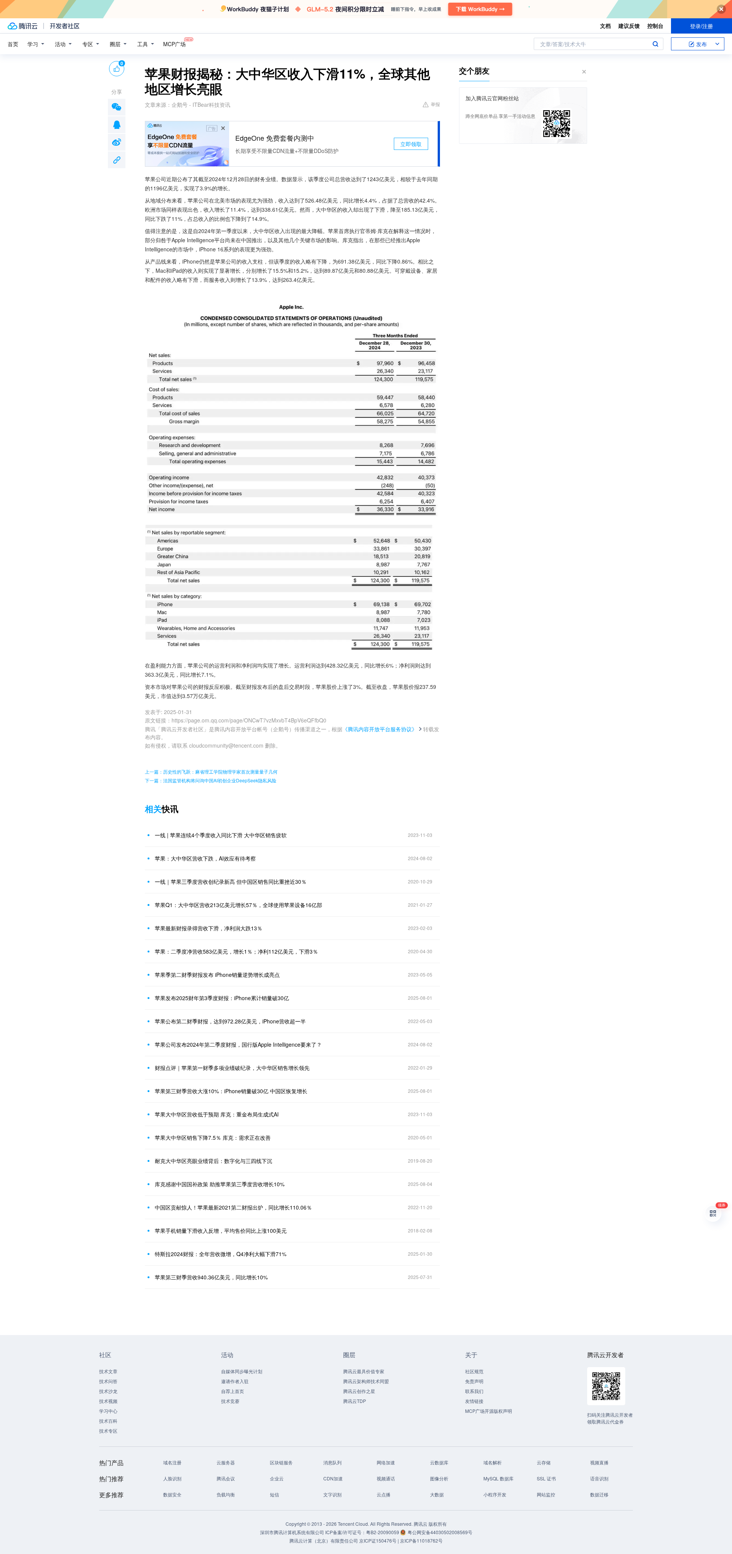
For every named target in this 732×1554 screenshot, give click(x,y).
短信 (274, 1494)
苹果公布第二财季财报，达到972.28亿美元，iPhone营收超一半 (230, 1021)
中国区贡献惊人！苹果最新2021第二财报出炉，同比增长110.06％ (233, 1207)
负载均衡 (226, 1494)
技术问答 (108, 1381)
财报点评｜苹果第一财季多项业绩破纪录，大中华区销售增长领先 (232, 1067)
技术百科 (108, 1420)
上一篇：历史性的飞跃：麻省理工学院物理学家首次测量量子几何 (211, 771)
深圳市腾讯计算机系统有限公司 (292, 1532)
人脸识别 (172, 1478)
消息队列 (332, 1462)
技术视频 (108, 1401)
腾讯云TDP (354, 1401)
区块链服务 (281, 1462)
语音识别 (599, 1478)
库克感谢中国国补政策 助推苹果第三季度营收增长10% (219, 1184)
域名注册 (172, 1462)
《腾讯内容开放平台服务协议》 (379, 729)
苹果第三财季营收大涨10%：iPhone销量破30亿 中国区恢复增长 (231, 1091)
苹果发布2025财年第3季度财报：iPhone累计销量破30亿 (222, 998)
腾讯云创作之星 (359, 1391)
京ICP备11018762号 (421, 1540)
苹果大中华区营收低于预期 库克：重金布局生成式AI (217, 1114)
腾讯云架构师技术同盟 (366, 1381)
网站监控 (546, 1494)
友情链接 (474, 1401)
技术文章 (108, 1371)
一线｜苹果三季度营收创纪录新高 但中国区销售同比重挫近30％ (231, 881)
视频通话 (386, 1478)
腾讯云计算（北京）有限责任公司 (323, 1540)
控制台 (655, 25)
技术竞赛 (230, 1401)
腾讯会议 (226, 1478)
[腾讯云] (22, 26)
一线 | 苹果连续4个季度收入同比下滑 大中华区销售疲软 (221, 835)
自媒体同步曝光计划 (241, 1371)
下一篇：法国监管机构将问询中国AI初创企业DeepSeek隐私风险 (210, 780)
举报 (435, 104)
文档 (605, 25)
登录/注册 (701, 26)
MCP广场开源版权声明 (488, 1411)
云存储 (544, 1462)
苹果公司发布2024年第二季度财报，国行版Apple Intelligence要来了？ (238, 1044)
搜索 (655, 44)
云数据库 (439, 1462)
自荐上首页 (232, 1391)
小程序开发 (494, 1494)
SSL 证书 (546, 1478)
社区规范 (474, 1371)
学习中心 (108, 1411)
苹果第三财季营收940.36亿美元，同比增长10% (211, 1277)
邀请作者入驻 (235, 1381)
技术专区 (108, 1430)
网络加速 (386, 1462)
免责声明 (474, 1381)
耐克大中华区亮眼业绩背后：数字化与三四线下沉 (213, 1161)
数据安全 (172, 1494)
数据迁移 (599, 1494)
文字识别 (332, 1494)
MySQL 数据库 (498, 1478)
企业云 (277, 1478)
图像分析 (439, 1478)
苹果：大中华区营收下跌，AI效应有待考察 (205, 858)
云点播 (383, 1494)
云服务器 (226, 1462)
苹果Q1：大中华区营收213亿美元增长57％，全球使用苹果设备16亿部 (238, 905)
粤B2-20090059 (383, 1532)
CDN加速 (333, 1478)
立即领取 (411, 144)
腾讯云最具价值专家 (363, 1371)
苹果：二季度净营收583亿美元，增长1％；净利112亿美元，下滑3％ (236, 951)
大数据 (437, 1494)
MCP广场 (174, 44)
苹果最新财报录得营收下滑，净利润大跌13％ (208, 928)
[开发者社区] (64, 26)
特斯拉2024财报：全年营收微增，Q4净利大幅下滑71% (220, 1254)
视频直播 (599, 1462)
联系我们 (474, 1391)
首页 (13, 44)
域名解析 (492, 1462)
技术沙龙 (108, 1391)
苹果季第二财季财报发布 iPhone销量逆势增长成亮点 (217, 974)
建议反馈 (629, 25)
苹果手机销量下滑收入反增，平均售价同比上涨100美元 (221, 1230)
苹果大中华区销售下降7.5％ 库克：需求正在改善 (213, 1137)
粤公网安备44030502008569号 (440, 1532)
